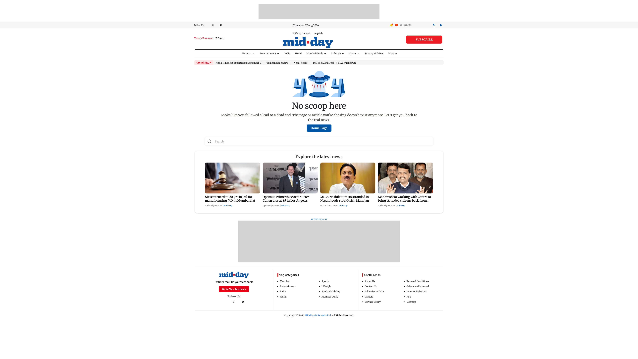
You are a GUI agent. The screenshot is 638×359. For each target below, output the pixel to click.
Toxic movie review (277, 63)
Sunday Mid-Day (374, 53)
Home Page (319, 128)
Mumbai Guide (314, 53)
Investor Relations (417, 291)
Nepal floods (301, 63)
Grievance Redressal (418, 286)
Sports (352, 53)
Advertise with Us (374, 291)
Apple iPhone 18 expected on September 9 (238, 63)
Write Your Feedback (234, 289)
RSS (409, 296)
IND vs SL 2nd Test (323, 63)
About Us (370, 281)
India (287, 53)
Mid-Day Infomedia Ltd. (318, 315)
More (391, 53)
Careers (369, 296)
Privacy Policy (373, 301)
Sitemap (411, 301)
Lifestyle (336, 53)
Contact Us (371, 286)
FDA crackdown (347, 62)
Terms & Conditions (418, 281)
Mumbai (246, 53)
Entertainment (268, 53)
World (298, 53)
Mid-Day (228, 205)
